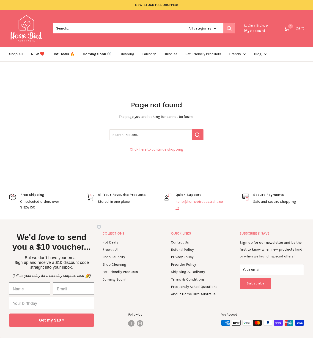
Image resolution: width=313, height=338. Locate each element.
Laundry (149, 54)
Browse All (111, 249)
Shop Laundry (113, 257)
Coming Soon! (114, 279)
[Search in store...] (197, 134)
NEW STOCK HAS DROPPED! (156, 5)
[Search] (229, 28)
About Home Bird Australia (193, 294)
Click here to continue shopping (156, 149)
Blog (258, 54)
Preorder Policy (183, 264)
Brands (235, 54)
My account (254, 30)
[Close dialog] (99, 226)
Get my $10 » (51, 320)
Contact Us (180, 242)
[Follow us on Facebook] (131, 323)
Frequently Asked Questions (194, 286)
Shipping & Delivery (188, 272)
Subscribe (255, 283)
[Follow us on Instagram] (140, 323)
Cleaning (127, 54)
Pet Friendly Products (203, 54)
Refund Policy (182, 249)
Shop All (16, 54)
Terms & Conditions (188, 279)
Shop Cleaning (114, 264)
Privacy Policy (182, 257)
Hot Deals (110, 242)
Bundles (170, 54)
